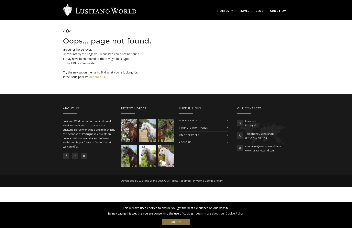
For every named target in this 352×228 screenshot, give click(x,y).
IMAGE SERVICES (189, 135)
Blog (259, 11)
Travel (243, 11)
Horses (223, 11)
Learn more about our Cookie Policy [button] (219, 213)
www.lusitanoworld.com (260, 150)
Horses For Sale (190, 120)
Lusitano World (148, 180)
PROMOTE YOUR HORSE (193, 127)
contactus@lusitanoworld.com (263, 146)
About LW (278, 11)
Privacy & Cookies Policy (208, 180)
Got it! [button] (176, 222)
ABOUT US (185, 142)
